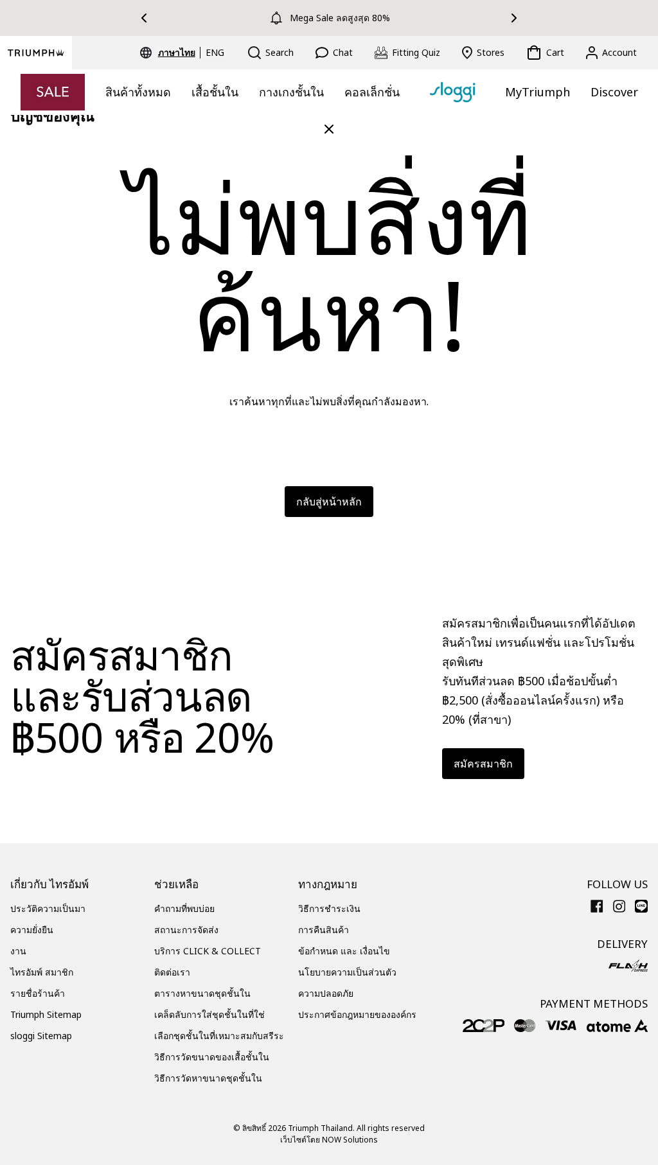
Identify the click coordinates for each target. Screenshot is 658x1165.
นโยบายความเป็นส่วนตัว (347, 972)
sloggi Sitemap (41, 1035)
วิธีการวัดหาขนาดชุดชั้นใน (208, 1078)
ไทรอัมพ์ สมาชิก (41, 972)
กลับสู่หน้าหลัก (329, 502)
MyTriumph (537, 92)
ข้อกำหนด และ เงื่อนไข (344, 951)
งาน (18, 951)
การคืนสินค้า (323, 930)
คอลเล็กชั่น (372, 92)
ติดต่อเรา (172, 972)
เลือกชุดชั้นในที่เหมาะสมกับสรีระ (219, 1035)
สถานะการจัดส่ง (186, 930)
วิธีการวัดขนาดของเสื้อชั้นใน (211, 1057)
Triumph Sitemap (46, 1014)
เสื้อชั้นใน (214, 92)
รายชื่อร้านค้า (37, 993)
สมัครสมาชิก (483, 764)
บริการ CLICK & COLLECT (207, 951)
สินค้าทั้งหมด (138, 92)
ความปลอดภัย (325, 993)
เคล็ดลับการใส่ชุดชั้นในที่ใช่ (209, 1014)
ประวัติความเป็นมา (47, 908)
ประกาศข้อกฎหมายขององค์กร (357, 1014)
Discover (614, 92)
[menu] (191, 52)
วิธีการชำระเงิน (329, 908)
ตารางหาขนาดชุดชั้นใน (202, 993)
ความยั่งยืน (31, 930)
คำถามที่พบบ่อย (184, 908)
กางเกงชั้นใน (291, 92)
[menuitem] (178, 52)
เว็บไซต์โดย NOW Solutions (329, 1139)
